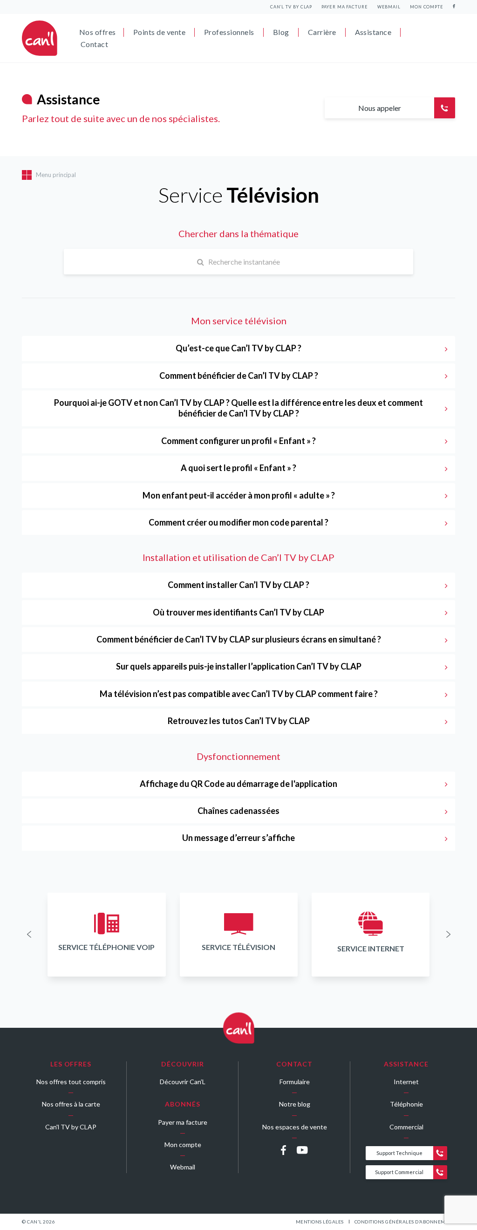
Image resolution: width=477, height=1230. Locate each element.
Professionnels (229, 31)
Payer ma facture (344, 6)
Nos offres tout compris (71, 1082)
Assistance (373, 31)
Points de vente (159, 31)
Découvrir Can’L (182, 1082)
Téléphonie (406, 1104)
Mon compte (426, 6)
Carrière (322, 31)
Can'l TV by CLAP (70, 1127)
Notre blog (294, 1104)
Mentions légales (320, 1221)
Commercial (406, 1127)
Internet (406, 1082)
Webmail (389, 6)
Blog (281, 31)
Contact (94, 44)
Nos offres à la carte (71, 1104)
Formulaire (294, 1082)
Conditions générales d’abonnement (405, 1221)
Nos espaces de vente (294, 1127)
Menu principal (56, 174)
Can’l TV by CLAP (291, 6)
